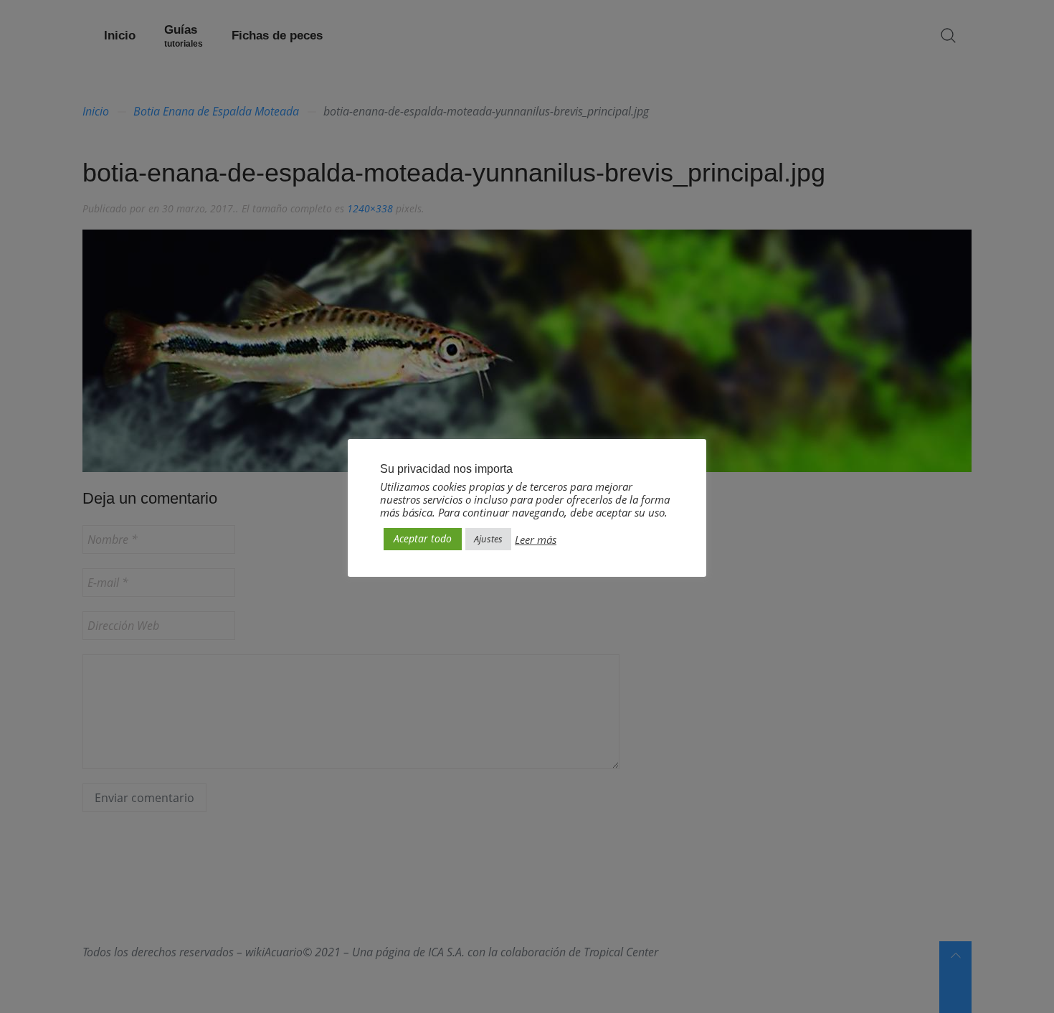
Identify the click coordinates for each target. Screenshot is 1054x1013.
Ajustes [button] (488, 538)
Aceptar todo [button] (423, 538)
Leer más (535, 539)
